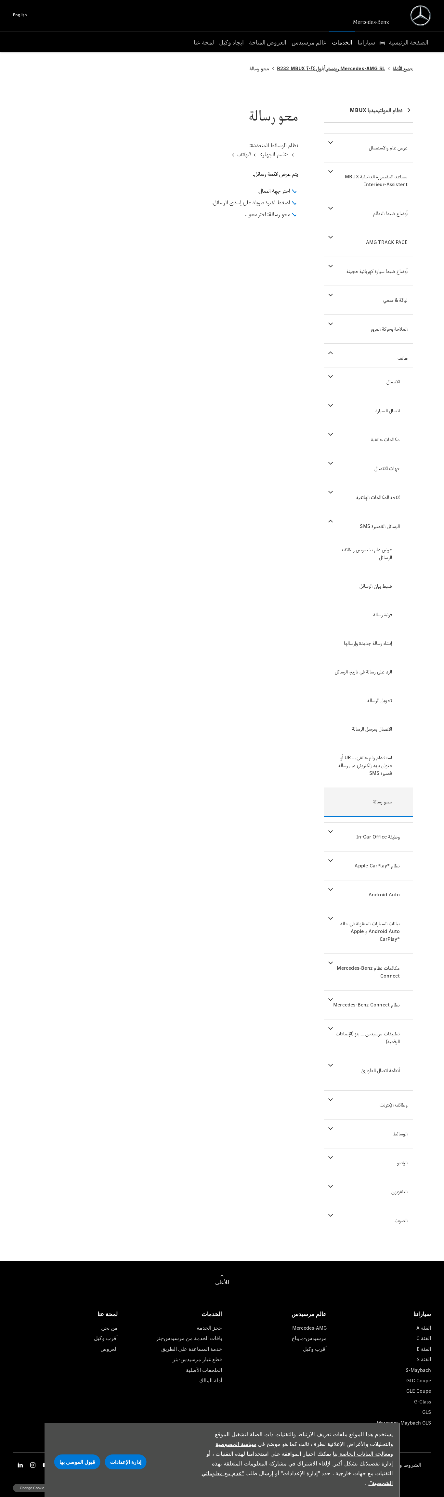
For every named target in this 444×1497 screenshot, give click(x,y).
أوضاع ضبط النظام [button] (390, 213)
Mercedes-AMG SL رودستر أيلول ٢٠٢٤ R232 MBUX (331, 68)
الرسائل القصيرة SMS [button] (380, 526)
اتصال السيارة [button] (387, 410)
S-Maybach (418, 1370)
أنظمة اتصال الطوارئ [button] (380, 1070)
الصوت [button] (401, 1220)
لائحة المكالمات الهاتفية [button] (378, 497)
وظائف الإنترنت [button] (394, 1104)
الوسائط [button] (400, 1133)
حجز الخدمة (209, 1327)
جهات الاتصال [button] (387, 468)
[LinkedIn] (20, 1465)
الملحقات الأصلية (204, 1370)
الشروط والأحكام (402, 1465)
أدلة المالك (210, 1380)
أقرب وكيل (315, 1349)
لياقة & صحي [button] (395, 300)
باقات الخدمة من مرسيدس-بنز (189, 1338)
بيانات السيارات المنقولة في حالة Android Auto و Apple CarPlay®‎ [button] (370, 931)
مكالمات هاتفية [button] (385, 439)
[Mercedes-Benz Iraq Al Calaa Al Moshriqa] (420, 15)
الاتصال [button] (393, 381)
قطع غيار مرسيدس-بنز (197, 1359)
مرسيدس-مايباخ (309, 1338)
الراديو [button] (402, 1162)
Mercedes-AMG (309, 1327)
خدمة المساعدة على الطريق (191, 1349)
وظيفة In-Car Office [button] (378, 836)
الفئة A (423, 1327)
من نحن (109, 1327)
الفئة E (424, 1349)
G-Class (422, 1401)
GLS (426, 1412)
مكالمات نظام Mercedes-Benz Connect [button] (368, 972)
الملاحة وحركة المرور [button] (389, 329)
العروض (109, 1349)
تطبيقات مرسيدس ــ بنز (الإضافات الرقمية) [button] (368, 1037)
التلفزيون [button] (399, 1191)
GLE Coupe (418, 1391)
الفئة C (423, 1338)
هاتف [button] (403, 357)
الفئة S (424, 1359)
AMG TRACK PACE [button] (387, 242)
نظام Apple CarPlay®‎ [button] (377, 865)
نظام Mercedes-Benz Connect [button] (366, 1004)
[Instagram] (33, 1465)
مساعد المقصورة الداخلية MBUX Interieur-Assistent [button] (376, 180)
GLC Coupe (418, 1380)
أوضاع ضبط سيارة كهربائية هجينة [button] (377, 271)
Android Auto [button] (384, 894)
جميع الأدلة (403, 68)
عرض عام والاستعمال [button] (388, 147)
